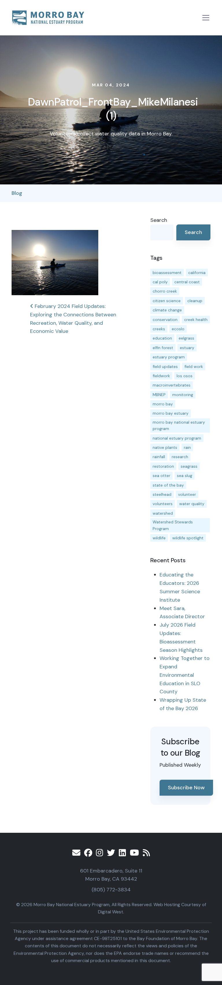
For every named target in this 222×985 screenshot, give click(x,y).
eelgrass (186, 338)
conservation (165, 319)
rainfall (159, 456)
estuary (187, 347)
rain (187, 447)
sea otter (161, 475)
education (162, 338)
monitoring (182, 394)
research (180, 456)
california (197, 272)
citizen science (167, 300)
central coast (187, 281)
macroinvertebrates (171, 385)
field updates (165, 366)
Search (158, 220)
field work (193, 366)
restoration (163, 466)
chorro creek (165, 291)
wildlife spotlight (188, 537)
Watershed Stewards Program (173, 525)
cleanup (194, 300)
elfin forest (163, 347)
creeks (159, 328)
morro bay (163, 404)
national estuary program (177, 438)
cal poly (160, 281)
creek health (196, 319)
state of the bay (168, 485)
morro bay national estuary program (179, 425)
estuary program (169, 357)
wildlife (159, 537)
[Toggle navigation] (205, 17)
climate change (167, 310)
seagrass (189, 466)
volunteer (187, 494)
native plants (165, 447)
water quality (191, 503)
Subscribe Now (186, 787)
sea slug (184, 475)
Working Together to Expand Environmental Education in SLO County (185, 675)
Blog (17, 193)
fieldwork (161, 375)
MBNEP (159, 394)
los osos (185, 375)
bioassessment (167, 272)
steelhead (162, 494)
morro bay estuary (170, 413)
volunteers (163, 503)
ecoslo (178, 328)
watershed (163, 513)
